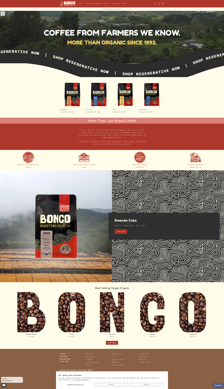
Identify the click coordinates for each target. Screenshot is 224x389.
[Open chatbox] (3, 385)
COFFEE (62, 354)
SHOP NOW (120, 231)
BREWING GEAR (64, 359)
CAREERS (88, 365)
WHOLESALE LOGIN (144, 362)
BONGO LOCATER (90, 356)
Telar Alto (89, 109)
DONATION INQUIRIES (92, 362)
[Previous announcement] (60, 9)
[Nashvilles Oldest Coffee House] (84, 157)
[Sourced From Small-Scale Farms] (28, 157)
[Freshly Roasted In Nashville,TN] (195, 157)
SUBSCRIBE (63, 356)
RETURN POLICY (143, 356)
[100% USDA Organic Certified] (140, 157)
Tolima (114, 109)
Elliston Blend (143, 109)
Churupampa (63, 109)
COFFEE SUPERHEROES (118, 365)
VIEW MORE (112, 343)
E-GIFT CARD (64, 361)
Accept (111, 384)
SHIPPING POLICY (144, 354)
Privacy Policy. (82, 380)
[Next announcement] (164, 9)
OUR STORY (89, 354)
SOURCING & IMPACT (118, 359)
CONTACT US (142, 359)
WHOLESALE (115, 362)
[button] (81, 4)
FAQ (113, 356)
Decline (147, 384)
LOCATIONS (89, 359)
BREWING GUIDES (117, 354)
